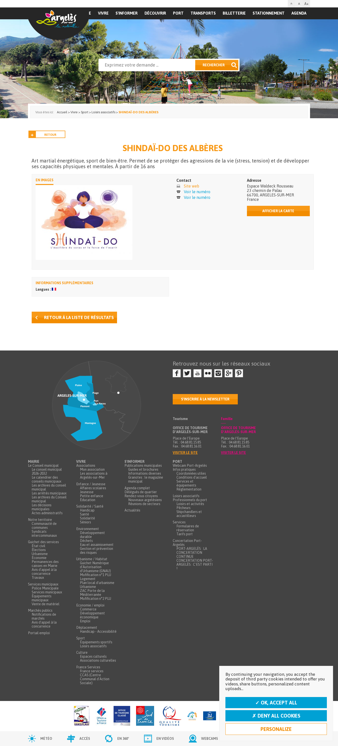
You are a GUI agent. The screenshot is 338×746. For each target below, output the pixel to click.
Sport (80, 638)
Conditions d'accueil (191, 477)
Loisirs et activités (190, 504)
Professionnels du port (190, 500)
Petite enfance (91, 496)
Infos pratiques (184, 469)
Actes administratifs (47, 513)
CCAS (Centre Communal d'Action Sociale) (94, 679)
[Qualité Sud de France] (158, 716)
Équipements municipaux (41, 598)
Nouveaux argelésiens (145, 500)
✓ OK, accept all (276, 702)
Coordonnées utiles (191, 473)
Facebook (177, 373)
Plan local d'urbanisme (97, 583)
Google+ (229, 373)
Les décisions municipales (41, 507)
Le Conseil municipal (43, 465)
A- (291, 3)
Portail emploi (39, 633)
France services (91, 671)
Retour (50, 135)
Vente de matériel (45, 604)
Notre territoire (40, 520)
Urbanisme (40, 554)
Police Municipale (45, 588)
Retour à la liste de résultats (79, 317)
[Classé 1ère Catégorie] (122, 716)
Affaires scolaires (93, 488)
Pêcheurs (183, 508)
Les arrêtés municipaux (49, 493)
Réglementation (188, 489)
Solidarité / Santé (89, 506)
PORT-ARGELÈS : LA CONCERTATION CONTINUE (191, 553)
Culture (82, 652)
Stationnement (269, 13)
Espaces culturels (93, 656)
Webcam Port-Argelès (190, 465)
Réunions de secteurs (144, 504)
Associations (85, 465)
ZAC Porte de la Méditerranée (92, 593)
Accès (84, 739)
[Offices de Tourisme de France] (101, 716)
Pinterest (239, 373)
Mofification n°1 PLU (95, 575)
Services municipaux (43, 584)
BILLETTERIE (234, 13)
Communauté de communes (44, 526)
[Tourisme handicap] (209, 716)
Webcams (209, 739)
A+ (306, 4)
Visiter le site (185, 453)
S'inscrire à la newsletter (205, 399)
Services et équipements (186, 483)
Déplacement (86, 627)
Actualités (132, 510)
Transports (203, 13)
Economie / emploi (90, 605)
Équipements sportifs (96, 642)
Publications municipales (143, 465)
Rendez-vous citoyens (141, 496)
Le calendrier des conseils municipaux (46, 479)
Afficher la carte (278, 211)
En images (44, 180)
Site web (191, 186)
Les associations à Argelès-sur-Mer (93, 475)
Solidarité (87, 518)
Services (179, 522)
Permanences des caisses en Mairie (45, 564)
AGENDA (298, 13)
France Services (88, 667)
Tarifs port (184, 534)
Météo (46, 739)
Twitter (187, 373)
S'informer (127, 13)
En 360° (123, 739)
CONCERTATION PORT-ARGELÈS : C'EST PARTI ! (194, 564)
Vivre (103, 13)
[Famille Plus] (192, 716)
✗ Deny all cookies (276, 716)
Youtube (197, 373)
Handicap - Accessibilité (98, 631)
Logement (88, 579)
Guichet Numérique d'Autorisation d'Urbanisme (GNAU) (95, 567)
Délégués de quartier (140, 492)
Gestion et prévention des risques (96, 551)
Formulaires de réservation (187, 528)
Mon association (92, 469)
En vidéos (165, 739)
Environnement (87, 529)
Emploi (85, 621)
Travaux (38, 578)
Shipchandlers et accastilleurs (189, 514)
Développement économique (92, 615)
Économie (39, 558)
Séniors (85, 522)
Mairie (33, 462)
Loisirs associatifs (93, 646)
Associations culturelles (98, 660)
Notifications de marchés (44, 616)
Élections (39, 550)
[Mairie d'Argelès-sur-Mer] (58, 23)
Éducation (87, 500)
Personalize (276, 729)
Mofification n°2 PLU (95, 599)
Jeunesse (87, 492)
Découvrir (155, 13)
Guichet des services (43, 542)
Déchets (86, 541)
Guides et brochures (143, 469)
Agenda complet (137, 488)
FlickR (208, 373)
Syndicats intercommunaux (44, 533)
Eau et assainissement (97, 545)
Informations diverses (144, 473)
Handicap (87, 510)
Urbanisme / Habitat (91, 559)
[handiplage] (81, 716)
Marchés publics (40, 610)
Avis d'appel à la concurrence (44, 572)
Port (178, 13)
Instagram (218, 373)
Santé (84, 514)
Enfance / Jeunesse (90, 484)
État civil (38, 546)
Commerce (88, 609)
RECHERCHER (214, 65)
